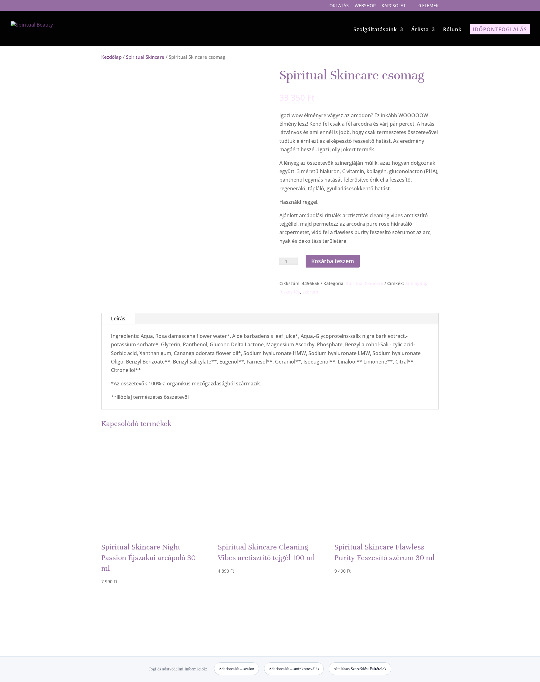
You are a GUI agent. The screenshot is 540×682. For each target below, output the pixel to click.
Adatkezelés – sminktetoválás (294, 668)
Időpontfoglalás (500, 30)
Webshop (365, 5)
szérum (310, 292)
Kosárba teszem (332, 261)
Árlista (420, 30)
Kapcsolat (394, 5)
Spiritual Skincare (145, 57)
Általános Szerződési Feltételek (360, 668)
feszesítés (289, 292)
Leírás (118, 318)
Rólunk (452, 30)
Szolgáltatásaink (375, 30)
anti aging (415, 283)
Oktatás (339, 5)
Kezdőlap (111, 57)
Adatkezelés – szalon (236, 668)
